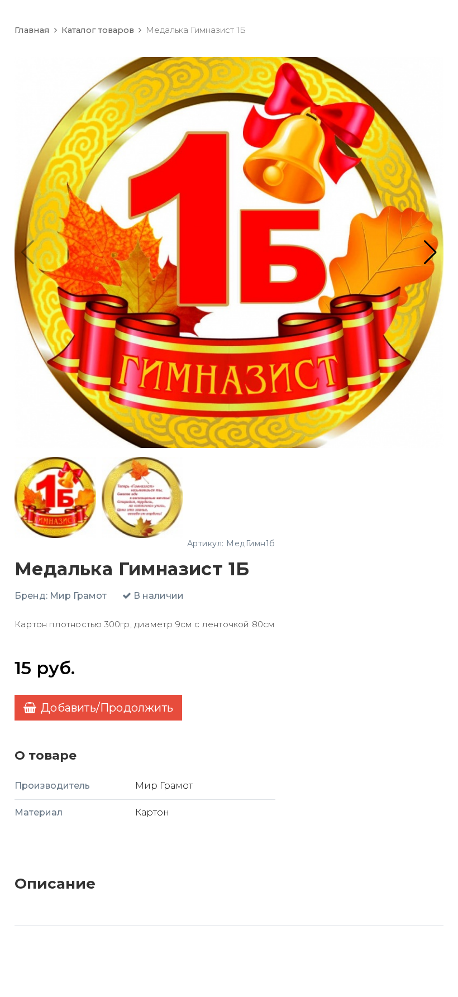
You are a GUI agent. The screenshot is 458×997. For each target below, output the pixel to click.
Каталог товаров (97, 30)
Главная (32, 30)
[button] (430, 252)
